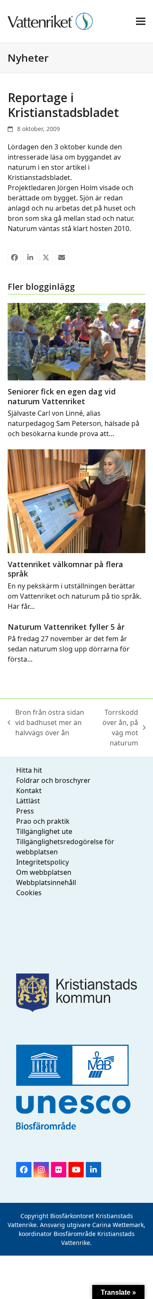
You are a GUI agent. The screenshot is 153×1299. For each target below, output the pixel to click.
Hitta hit (29, 770)
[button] (140, 21)
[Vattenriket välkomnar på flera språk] (76, 500)
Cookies (29, 892)
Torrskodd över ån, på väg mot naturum (115, 728)
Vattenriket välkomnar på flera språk (65, 569)
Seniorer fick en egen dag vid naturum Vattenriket (62, 396)
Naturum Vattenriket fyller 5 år (66, 627)
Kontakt (29, 790)
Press (25, 811)
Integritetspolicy (42, 862)
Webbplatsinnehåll (46, 882)
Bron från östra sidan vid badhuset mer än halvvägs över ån (46, 723)
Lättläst (28, 800)
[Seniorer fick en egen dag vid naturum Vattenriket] (76, 340)
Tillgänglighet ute (44, 831)
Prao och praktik (43, 821)
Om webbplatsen (43, 872)
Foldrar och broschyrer (53, 780)
